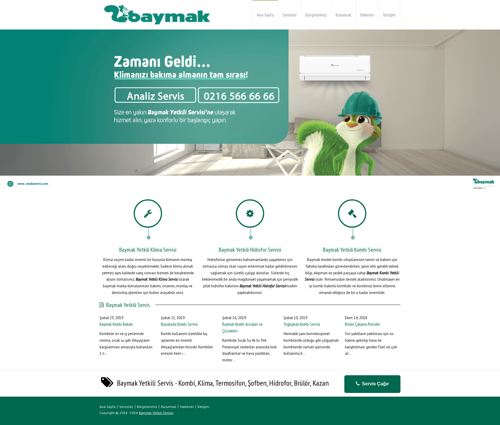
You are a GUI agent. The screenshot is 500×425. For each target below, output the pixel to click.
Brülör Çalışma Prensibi (362, 324)
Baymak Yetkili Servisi (156, 413)
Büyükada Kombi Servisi (179, 324)
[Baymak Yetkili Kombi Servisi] (157, 15)
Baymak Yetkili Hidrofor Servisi (250, 249)
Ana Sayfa (265, 15)
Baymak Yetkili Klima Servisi (148, 249)
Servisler (290, 15)
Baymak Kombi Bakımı (116, 324)
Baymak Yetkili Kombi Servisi (352, 249)
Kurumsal (343, 15)
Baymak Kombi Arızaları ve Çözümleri (242, 327)
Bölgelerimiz (316, 15)
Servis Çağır (375, 383)
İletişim (389, 15)
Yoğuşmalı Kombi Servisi (302, 324)
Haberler (367, 15)
